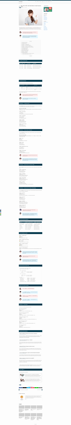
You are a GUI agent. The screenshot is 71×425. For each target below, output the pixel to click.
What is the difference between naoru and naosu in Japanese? (28, 53)
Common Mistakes (45, 28)
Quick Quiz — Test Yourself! (24, 51)
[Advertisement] (30, 73)
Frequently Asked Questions (25, 52)
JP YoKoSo (20, 1)
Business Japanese (45, 27)
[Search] (51, 0)
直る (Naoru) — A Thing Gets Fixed (25, 44)
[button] (21, 387)
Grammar (20, 7)
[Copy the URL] (40, 387)
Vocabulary (45, 23)
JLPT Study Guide (45, 17)
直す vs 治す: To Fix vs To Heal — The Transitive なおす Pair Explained (32, 374)
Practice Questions (45, 19)
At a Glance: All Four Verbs (24, 42)
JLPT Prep (45, 24)
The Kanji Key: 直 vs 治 (24, 43)
